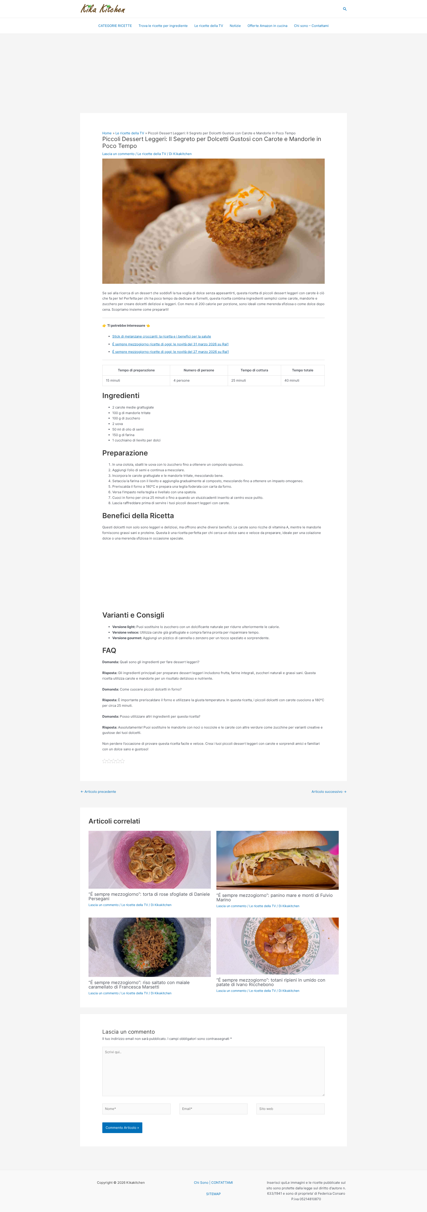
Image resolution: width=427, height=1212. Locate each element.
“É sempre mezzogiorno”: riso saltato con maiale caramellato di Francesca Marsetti (139, 985)
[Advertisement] (213, 80)
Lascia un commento (118, 154)
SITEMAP (213, 1194)
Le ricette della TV (208, 26)
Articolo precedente (98, 791)
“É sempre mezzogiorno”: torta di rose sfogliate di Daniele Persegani (149, 896)
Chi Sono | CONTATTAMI (213, 1182)
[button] (345, 9)
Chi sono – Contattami (311, 26)
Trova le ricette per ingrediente (163, 26)
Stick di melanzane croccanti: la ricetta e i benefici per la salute (161, 336)
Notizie (235, 26)
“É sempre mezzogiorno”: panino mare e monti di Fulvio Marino (274, 897)
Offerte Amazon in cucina (267, 26)
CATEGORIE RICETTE (115, 26)
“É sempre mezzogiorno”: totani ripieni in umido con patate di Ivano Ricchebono (270, 982)
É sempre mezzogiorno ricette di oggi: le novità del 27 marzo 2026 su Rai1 (170, 352)
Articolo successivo (329, 791)
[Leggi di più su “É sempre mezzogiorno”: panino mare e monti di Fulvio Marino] (277, 860)
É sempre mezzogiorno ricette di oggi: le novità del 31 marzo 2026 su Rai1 (170, 344)
